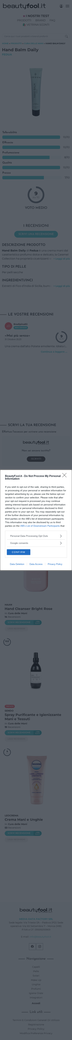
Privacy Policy (55, 564)
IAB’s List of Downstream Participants (40, 525)
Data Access (36, 564)
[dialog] (36, 520)
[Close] (65, 476)
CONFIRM (18, 552)
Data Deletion (17, 564)
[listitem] (36, 536)
